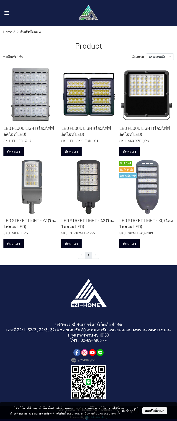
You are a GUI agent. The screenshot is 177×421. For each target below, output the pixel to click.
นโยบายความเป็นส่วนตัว (82, 413)
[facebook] (76, 352)
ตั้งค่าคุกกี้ (129, 411)
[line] (100, 352)
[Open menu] (6, 13)
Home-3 (9, 32)
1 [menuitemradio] (88, 255)
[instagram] (84, 352)
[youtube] (92, 352)
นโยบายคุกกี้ (111, 413)
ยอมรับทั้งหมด (154, 411)
